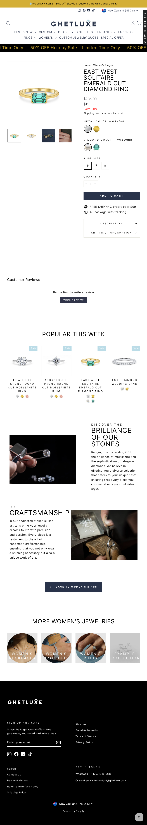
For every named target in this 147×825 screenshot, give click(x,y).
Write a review (73, 300)
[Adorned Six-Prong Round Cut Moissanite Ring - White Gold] (51, 396)
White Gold (87, 128)
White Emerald (87, 147)
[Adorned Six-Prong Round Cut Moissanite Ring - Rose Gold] (61, 396)
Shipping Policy (16, 792)
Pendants (104, 32)
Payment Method (17, 780)
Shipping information (111, 232)
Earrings (125, 32)
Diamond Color (108, 139)
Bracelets (84, 32)
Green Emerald (96, 147)
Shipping (89, 113)
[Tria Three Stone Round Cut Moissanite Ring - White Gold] (17, 396)
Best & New (23, 32)
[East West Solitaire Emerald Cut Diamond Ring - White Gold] (88, 396)
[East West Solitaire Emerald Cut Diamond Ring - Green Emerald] (93, 401)
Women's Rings (102, 65)
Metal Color (104, 121)
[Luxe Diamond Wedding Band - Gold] (127, 389)
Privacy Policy (84, 742)
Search (11, 768)
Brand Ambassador (86, 730)
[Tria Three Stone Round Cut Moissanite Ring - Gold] (22, 396)
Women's (46, 37)
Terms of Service (85, 736)
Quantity (92, 176)
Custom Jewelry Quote (78, 37)
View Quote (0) (144, 28)
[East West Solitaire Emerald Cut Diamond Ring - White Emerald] (88, 401)
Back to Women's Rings (76, 586)
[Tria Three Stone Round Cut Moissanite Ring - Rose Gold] (27, 396)
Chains (64, 32)
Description (111, 223)
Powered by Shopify (73, 811)
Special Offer (112, 37)
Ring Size (92, 158)
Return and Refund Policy (22, 786)
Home (87, 65)
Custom (46, 32)
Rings (28, 37)
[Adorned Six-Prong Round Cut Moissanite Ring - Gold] (56, 396)
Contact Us (14, 774)
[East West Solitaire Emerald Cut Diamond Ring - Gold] (93, 396)
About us (80, 724)
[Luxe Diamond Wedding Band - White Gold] (122, 389)
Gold (96, 128)
